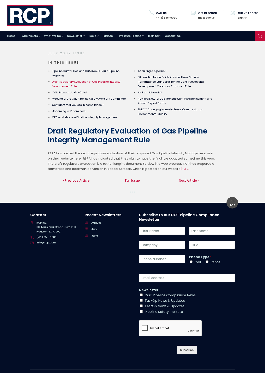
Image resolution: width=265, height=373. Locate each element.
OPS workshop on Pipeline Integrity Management (85, 117)
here (184, 169)
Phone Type (200, 257)
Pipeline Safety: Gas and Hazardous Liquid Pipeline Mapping (86, 73)
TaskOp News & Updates (165, 300)
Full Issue (132, 180)
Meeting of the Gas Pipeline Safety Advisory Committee (89, 99)
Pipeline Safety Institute (164, 311)
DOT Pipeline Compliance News (170, 295)
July (94, 229)
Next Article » (189, 180)
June (94, 236)
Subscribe (187, 350)
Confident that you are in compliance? (78, 105)
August (96, 223)
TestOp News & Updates (164, 306)
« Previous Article (76, 180)
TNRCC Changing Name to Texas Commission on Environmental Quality (170, 111)
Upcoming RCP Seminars (69, 111)
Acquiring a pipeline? (152, 71)
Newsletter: (149, 290)
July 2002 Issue (66, 53)
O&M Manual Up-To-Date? (70, 92)
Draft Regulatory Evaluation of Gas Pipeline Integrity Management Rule (86, 84)
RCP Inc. (30, 15)
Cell (198, 262)
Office (215, 262)
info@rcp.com (46, 242)
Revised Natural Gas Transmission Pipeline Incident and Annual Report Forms (175, 101)
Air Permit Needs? (150, 92)
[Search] (260, 36)
